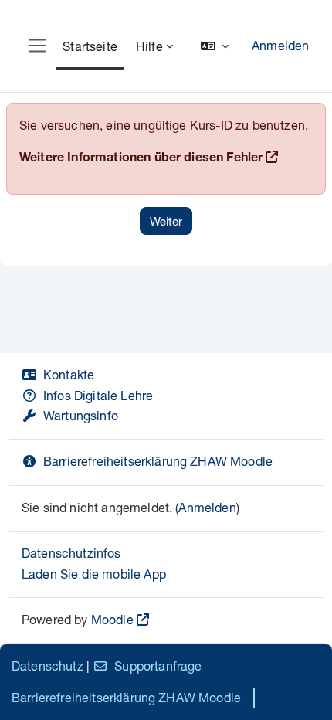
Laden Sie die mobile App (94, 573)
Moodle (112, 619)
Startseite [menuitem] (90, 46)
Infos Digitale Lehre (98, 395)
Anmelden (280, 45)
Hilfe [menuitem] (149, 46)
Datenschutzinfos (71, 552)
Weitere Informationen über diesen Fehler (141, 159)
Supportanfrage (158, 665)
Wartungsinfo (80, 415)
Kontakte (68, 374)
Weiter (166, 221)
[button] (215, 46)
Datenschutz (47, 665)
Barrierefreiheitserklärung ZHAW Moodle (158, 460)
